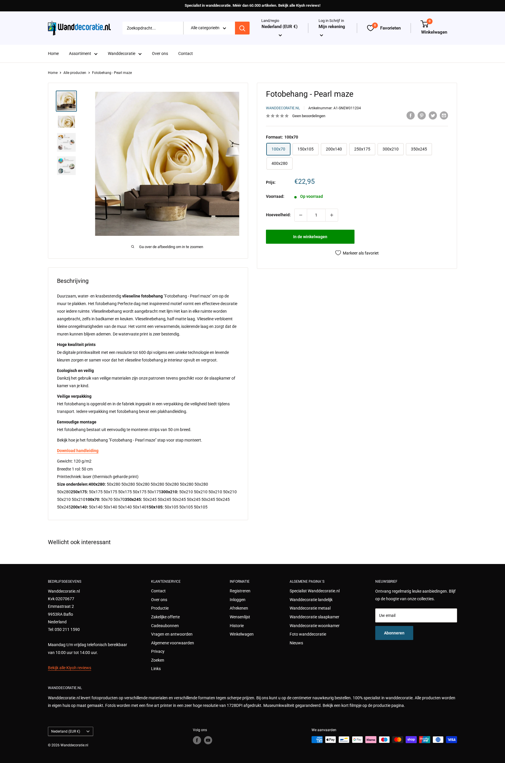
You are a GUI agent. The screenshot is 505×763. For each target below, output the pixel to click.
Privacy (158, 651)
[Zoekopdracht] (242, 28)
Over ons (160, 53)
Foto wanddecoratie (308, 634)
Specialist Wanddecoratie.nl (315, 591)
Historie (237, 625)
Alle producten (74, 73)
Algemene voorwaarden (172, 643)
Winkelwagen (242, 634)
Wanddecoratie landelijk (311, 599)
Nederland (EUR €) (65, 731)
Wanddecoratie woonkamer (315, 625)
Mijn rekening (332, 27)
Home (53, 53)
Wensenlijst (240, 617)
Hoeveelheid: (278, 214)
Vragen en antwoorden (172, 634)
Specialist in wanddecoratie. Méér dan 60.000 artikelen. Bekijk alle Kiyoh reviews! (252, 5)
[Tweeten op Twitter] (433, 115)
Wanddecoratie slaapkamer (314, 617)
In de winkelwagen (310, 236)
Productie (160, 608)
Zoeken (157, 660)
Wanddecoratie (121, 53)
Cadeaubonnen (165, 625)
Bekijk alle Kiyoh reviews (69, 667)
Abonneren (394, 633)
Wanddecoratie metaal (310, 608)
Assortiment (80, 53)
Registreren (240, 591)
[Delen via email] (444, 115)
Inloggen (237, 599)
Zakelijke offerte (165, 617)
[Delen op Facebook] (411, 115)
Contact (185, 53)
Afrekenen (239, 608)
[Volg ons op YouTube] (208, 740)
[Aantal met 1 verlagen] (301, 215)
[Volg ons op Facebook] (197, 740)
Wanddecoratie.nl (283, 108)
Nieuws (296, 643)
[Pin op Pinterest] (422, 115)
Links (156, 668)
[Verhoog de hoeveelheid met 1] (332, 215)
